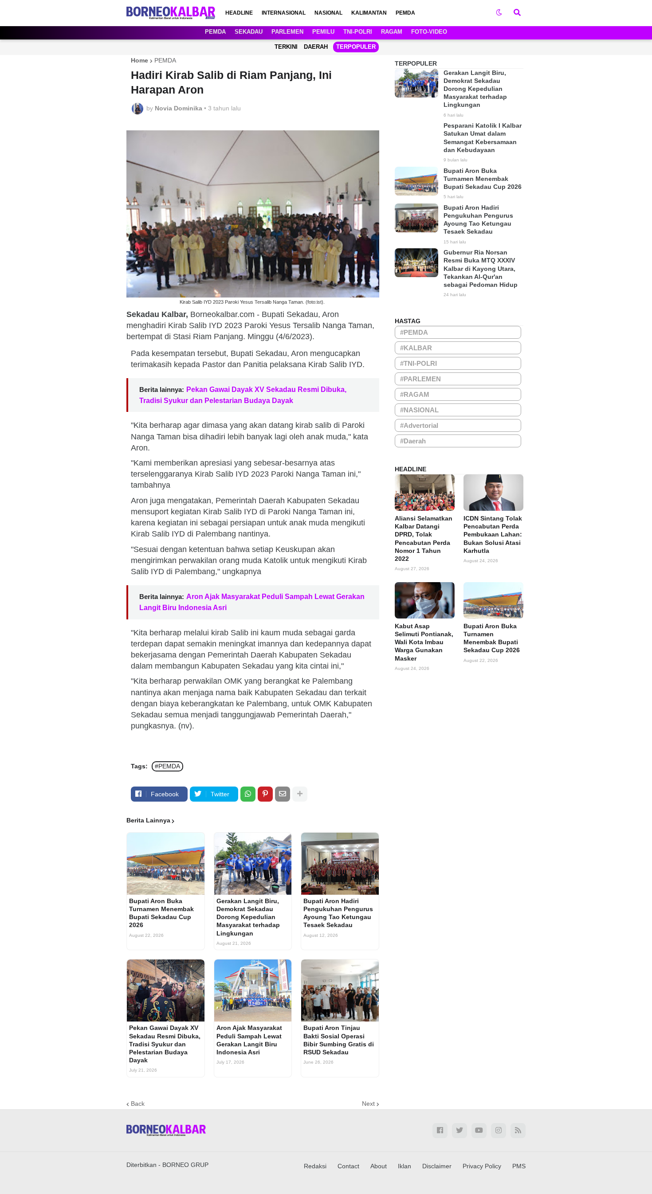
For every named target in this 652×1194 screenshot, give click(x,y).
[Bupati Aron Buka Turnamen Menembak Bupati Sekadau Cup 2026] (165, 864)
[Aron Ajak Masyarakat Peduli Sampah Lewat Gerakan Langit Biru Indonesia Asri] (253, 990)
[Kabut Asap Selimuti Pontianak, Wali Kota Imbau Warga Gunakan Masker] (425, 600)
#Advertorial (419, 425)
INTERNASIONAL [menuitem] (284, 13)
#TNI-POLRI (418, 363)
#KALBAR (416, 348)
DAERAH (316, 46)
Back (138, 1103)
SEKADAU (249, 31)
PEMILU (323, 31)
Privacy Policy (482, 1166)
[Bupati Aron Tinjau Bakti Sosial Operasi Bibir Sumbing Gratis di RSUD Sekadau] (340, 990)
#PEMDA (167, 766)
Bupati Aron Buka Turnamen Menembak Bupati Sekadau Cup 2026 (161, 913)
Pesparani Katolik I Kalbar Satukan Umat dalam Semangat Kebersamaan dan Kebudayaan (483, 137)
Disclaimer (437, 1166)
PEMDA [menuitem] (405, 13)
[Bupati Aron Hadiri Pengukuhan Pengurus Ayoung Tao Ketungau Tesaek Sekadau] (340, 864)
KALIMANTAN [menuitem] (369, 13)
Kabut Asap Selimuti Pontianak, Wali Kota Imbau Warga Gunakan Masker (424, 642)
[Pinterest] (265, 794)
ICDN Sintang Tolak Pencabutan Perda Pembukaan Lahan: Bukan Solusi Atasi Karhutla (492, 534)
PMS (519, 1166)
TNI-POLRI (357, 31)
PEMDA (215, 31)
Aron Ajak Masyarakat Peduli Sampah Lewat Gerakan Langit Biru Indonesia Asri (249, 1040)
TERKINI (286, 46)
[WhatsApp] (247, 794)
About (378, 1166)
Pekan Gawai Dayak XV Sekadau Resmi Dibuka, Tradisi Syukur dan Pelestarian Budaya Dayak (164, 1044)
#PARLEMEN (420, 379)
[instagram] (498, 1130)
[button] (499, 12)
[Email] (282, 794)
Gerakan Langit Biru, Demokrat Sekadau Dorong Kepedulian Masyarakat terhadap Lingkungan (248, 917)
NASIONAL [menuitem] (328, 13)
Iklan (404, 1166)
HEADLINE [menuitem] (239, 13)
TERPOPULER (356, 46)
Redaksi (315, 1166)
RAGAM (391, 31)
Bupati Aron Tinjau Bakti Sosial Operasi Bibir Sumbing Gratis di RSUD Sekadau (338, 1040)
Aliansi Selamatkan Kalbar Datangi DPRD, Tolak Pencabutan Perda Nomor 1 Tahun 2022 (423, 538)
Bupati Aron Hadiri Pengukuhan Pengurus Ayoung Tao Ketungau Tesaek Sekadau (338, 913)
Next (368, 1103)
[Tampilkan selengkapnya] (299, 794)
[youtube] (479, 1130)
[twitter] (459, 1130)
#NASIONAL (419, 410)
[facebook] (440, 1130)
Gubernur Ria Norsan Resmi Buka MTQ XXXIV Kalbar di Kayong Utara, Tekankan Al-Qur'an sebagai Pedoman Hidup (481, 268)
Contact (348, 1166)
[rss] (518, 1130)
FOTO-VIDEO (429, 31)
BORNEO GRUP (185, 1164)
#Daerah (413, 441)
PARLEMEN (287, 31)
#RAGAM (414, 394)
